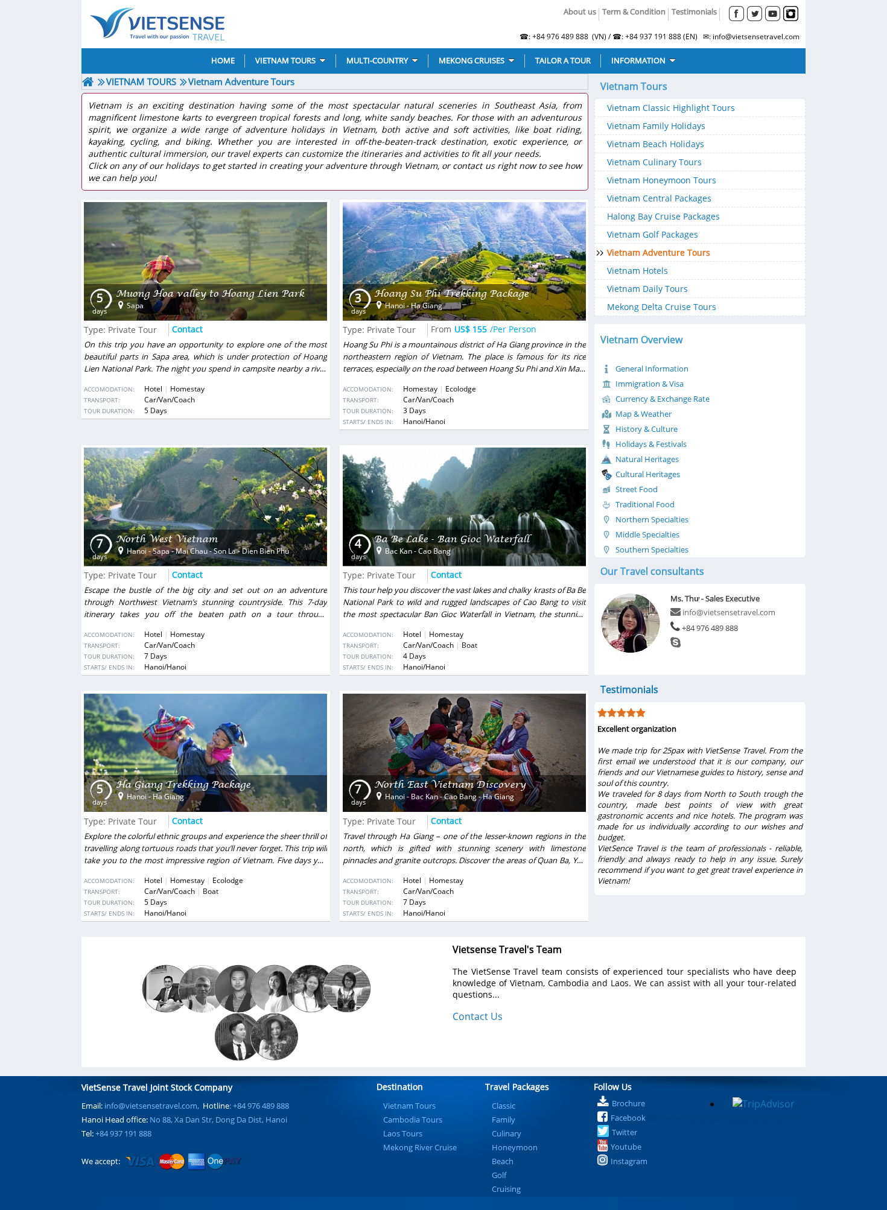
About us (580, 11)
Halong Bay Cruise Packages (663, 216)
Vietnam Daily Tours (647, 288)
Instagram (629, 1161)
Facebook (628, 1117)
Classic (503, 1105)
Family (503, 1119)
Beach (502, 1161)
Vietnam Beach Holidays (655, 144)
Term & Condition (634, 11)
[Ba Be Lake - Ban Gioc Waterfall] (464, 507)
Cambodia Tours (412, 1119)
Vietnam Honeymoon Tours (661, 180)
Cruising (506, 1188)
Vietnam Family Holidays (656, 125)
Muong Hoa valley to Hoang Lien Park (210, 293)
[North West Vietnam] (205, 507)
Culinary (506, 1133)
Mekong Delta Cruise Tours (661, 306)
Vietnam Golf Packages (652, 234)
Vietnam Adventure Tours (658, 252)
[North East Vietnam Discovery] (464, 753)
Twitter (624, 1132)
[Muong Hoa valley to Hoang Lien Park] (205, 261)
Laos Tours (402, 1133)
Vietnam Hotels (637, 270)
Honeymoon (515, 1147)
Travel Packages (517, 1086)
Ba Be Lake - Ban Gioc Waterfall (451, 539)
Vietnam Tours (409, 1105)
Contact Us (478, 1016)
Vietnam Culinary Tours (654, 162)
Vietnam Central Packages (659, 198)
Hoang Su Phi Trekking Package (451, 293)
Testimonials (694, 11)
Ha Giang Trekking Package (183, 784)
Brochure (628, 1103)
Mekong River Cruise (420, 1147)
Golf (499, 1175)
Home (233, 24)
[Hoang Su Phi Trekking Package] (464, 261)
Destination (400, 1086)
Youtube (626, 1146)
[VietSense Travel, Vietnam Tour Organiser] (88, 81)
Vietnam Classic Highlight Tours (671, 107)
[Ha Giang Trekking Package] (205, 753)
